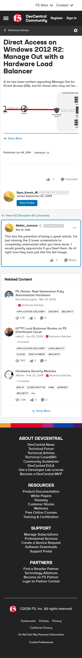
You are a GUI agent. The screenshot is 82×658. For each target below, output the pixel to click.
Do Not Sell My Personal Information (41, 634)
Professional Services (41, 539)
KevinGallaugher (26, 299)
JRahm (20, 375)
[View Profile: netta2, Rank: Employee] (9, 332)
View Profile (27, 203)
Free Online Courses (41, 513)
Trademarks (28, 621)
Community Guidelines (41, 462)
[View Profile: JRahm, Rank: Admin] (9, 374)
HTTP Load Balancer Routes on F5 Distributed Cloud (41, 330)
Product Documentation (41, 492)
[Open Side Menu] (6, 18)
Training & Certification (41, 517)
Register (57, 18)
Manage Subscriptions (41, 534)
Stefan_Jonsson (27, 225)
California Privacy (41, 628)
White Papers (41, 496)
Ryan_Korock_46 (27, 192)
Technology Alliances (41, 573)
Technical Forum (41, 449)
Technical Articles (18, 30)
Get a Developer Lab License (41, 470)
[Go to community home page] (30, 18)
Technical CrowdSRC (41, 457)
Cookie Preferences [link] (41, 642)
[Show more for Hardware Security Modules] (33, 393)
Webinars (41, 508)
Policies (44, 621)
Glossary (41, 500)
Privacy (56, 621)
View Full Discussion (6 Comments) (27, 215)
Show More (15, 138)
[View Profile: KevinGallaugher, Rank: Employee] (9, 295)
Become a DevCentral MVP (41, 474)
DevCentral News (41, 445)
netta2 (20, 336)
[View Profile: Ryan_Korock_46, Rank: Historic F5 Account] (8, 196)
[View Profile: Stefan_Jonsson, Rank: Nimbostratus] (9, 227)
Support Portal (41, 551)
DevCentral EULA (41, 466)
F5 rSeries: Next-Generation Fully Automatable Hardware (40, 293)
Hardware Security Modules (36, 371)
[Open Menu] (76, 30)
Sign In (71, 18)
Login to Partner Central (41, 581)
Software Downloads (41, 547)
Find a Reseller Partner (41, 569)
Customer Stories (41, 504)
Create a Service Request (41, 543)
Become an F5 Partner (41, 577)
